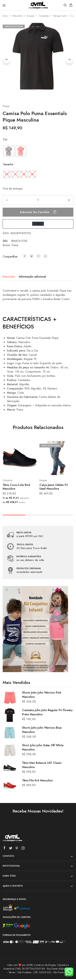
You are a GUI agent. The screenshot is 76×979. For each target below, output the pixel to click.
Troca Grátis (24, 544)
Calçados (7, 480)
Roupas (30, 16)
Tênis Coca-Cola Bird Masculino (16, 487)
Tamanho (8, 164)
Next (69, 59)
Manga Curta (59, 16)
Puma (6, 106)
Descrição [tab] (9, 277)
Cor (5, 139)
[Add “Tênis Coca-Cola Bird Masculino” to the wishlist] (30, 458)
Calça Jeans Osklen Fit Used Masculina (53, 487)
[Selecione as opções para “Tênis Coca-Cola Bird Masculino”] (30, 445)
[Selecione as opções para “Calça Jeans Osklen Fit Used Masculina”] (66, 445)
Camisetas (44, 16)
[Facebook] (4, 848)
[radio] (8, 151)
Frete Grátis (23, 532)
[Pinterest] (17, 848)
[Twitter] (11, 848)
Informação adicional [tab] (32, 277)
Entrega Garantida (28, 556)
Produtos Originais (28, 568)
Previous (6, 59)
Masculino (17, 16)
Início (5, 16)
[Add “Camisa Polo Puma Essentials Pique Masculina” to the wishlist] (38, 224)
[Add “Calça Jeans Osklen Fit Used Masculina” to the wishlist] (66, 458)
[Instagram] (23, 848)
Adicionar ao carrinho (35, 212)
